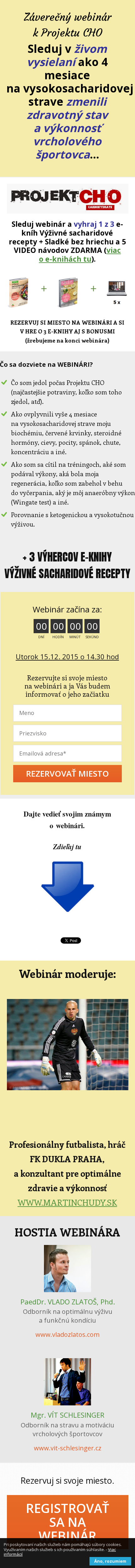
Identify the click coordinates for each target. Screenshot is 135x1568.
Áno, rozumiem (110, 1561)
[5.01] (67, 199)
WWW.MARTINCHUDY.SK (67, 1202)
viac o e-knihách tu (80, 254)
